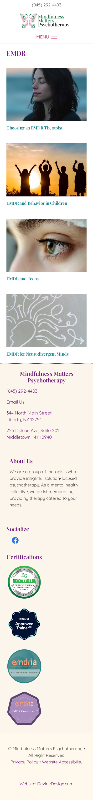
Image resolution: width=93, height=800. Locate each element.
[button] (46, 37)
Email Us (15, 402)
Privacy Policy (24, 762)
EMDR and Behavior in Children (36, 203)
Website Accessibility (62, 762)
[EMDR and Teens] (46, 245)
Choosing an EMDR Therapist (34, 128)
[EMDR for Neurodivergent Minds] (46, 320)
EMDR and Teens (22, 278)
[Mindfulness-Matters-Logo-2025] (44, 20)
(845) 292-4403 (21, 391)
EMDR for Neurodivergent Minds (37, 354)
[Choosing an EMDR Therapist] (46, 94)
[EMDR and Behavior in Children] (46, 169)
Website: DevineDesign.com (46, 783)
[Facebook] (15, 540)
